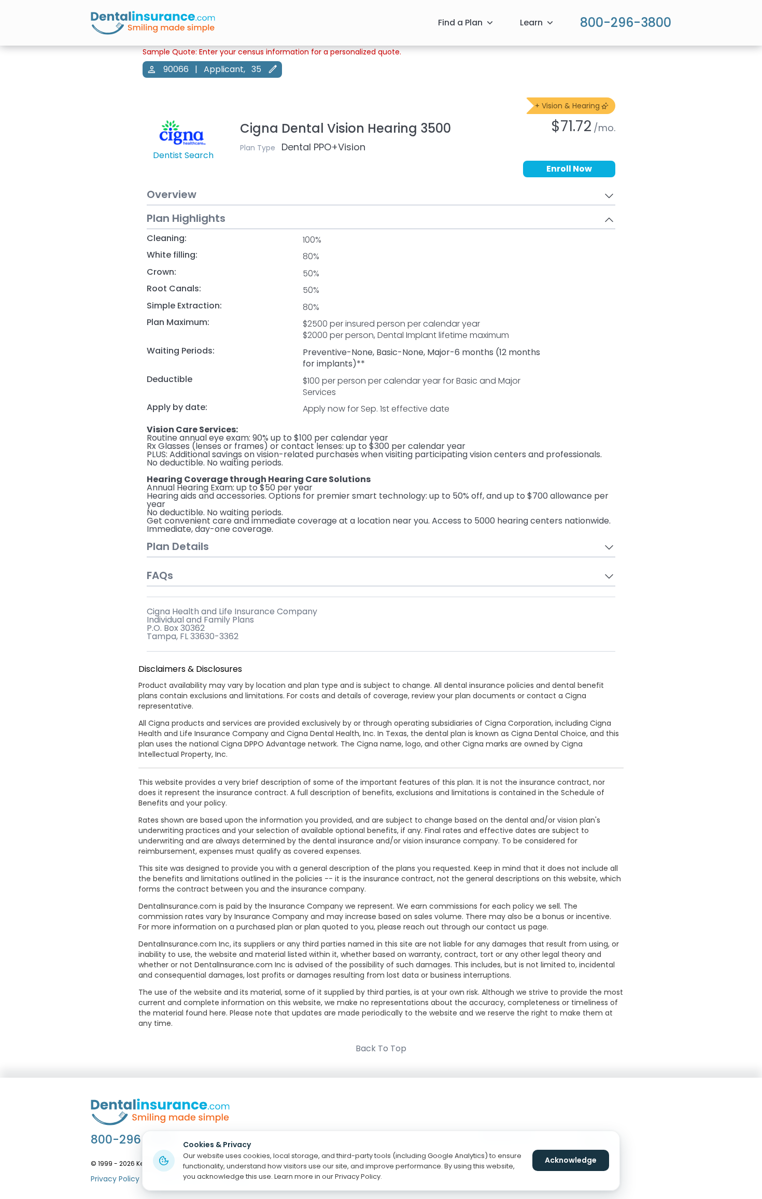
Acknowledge (571, 1160)
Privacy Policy (115, 1179)
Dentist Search (183, 155)
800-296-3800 (625, 22)
